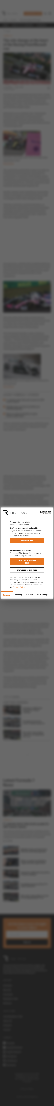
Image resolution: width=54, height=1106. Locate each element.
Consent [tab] (7, 595)
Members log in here (27, 570)
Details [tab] (29, 595)
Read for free (27, 540)
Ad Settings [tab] (42, 595)
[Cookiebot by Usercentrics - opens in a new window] (40, 512)
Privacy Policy (19, 587)
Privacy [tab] (18, 595)
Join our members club (27, 561)
